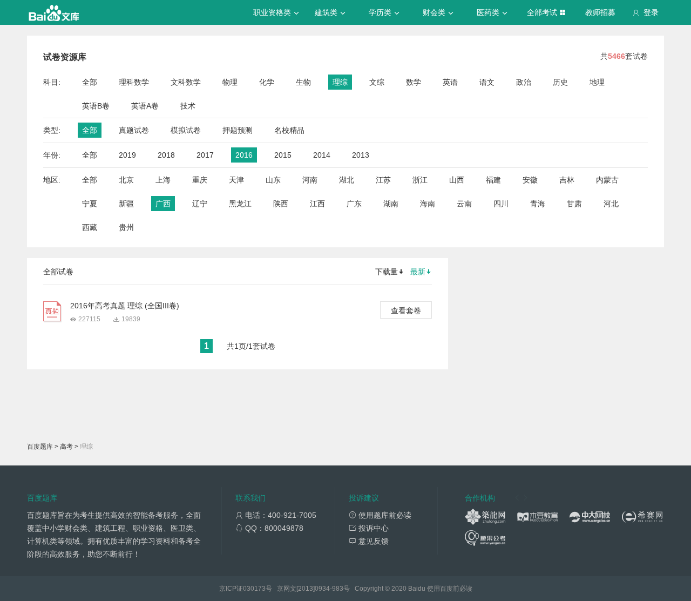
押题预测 (237, 130)
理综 (340, 82)
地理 (597, 82)
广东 (354, 203)
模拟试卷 (186, 130)
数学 (413, 82)
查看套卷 (406, 310)
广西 (163, 203)
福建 (493, 179)
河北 (611, 203)
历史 (560, 82)
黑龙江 (240, 203)
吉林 (566, 179)
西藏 (89, 227)
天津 (236, 179)
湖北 (346, 179)
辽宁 (199, 203)
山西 (456, 179)
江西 (317, 203)
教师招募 (600, 12)
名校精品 (289, 130)
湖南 (390, 203)
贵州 (126, 227)
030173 (254, 588)
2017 (205, 155)
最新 (417, 271)
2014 (321, 155)
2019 (127, 155)
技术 (187, 106)
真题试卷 (134, 130)
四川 (501, 203)
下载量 (386, 271)
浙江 (420, 179)
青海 (537, 203)
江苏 (383, 179)
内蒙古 (607, 179)
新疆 (126, 203)
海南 (427, 203)
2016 (244, 155)
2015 (283, 155)
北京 (126, 179)
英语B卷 (96, 106)
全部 (89, 82)
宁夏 (89, 203)
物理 (230, 82)
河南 (309, 179)
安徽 (530, 179)
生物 (303, 82)
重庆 (199, 179)
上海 (163, 179)
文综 (376, 82)
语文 (486, 82)
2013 (360, 155)
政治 (523, 82)
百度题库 (40, 446)
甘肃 (574, 203)
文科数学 (186, 82)
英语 (450, 82)
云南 (464, 203)
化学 (266, 82)
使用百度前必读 (449, 588)
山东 (273, 179)
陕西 (280, 203)
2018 (166, 155)
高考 (66, 446)
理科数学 (134, 82)
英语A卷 (145, 106)
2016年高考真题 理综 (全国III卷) (124, 305)
